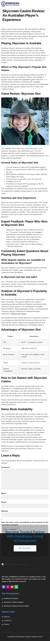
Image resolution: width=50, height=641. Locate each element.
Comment (5, 467)
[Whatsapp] (16, 587)
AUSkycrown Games (18, 314)
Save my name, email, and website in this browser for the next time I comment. (24, 523)
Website (4, 511)
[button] (47, 4)
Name (4, 493)
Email (4, 502)
